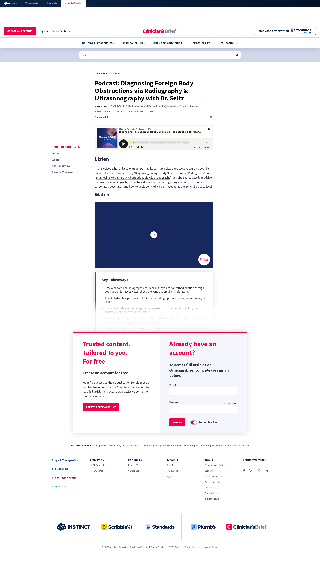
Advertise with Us (213, 476)
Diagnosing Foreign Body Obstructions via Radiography (169, 173)
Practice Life (201, 43)
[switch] (193, 422)
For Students (96, 470)
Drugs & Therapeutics (97, 43)
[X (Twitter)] (258, 470)
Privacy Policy (191, 547)
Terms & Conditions (159, 547)
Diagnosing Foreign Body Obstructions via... (118, 445)
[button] (153, 235)
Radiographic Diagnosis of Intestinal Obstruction (225, 445)
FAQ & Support (174, 470)
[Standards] (32, 3)
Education (227, 43)
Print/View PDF (102, 117)
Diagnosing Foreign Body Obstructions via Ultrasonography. (133, 178)
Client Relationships (167, 43)
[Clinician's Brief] (74, 3)
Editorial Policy (212, 493)
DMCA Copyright (176, 547)
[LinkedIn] (266, 470)
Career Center (135, 470)
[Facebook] (244, 470)
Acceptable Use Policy (208, 547)
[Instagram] (250, 470)
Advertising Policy (214, 482)
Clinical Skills (133, 43)
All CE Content (97, 465)
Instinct (145, 547)
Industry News (212, 498)
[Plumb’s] (52, 3)
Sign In (170, 476)
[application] (154, 235)
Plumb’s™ (133, 465)
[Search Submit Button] (237, 55)
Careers (209, 470)
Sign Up (170, 465)
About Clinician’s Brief (215, 465)
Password (174, 402)
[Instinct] (10, 3)
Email (172, 385)
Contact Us (210, 487)
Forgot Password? (230, 403)
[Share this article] (211, 117)
